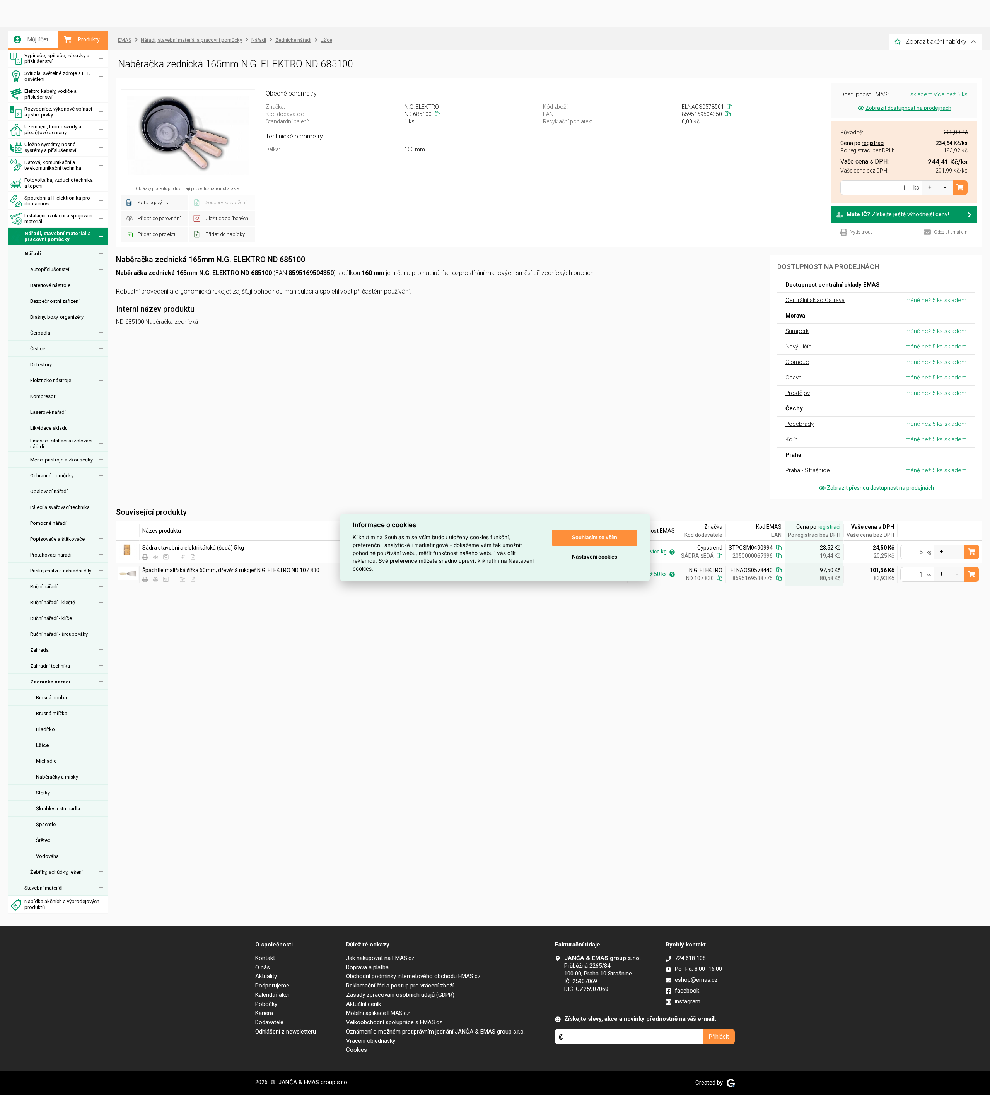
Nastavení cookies (594, 557)
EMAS (124, 40)
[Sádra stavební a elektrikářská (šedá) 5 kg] (127, 551)
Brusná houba (51, 697)
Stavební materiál (43, 888)
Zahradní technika (50, 666)
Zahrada (39, 650)
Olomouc (797, 362)
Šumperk (797, 331)
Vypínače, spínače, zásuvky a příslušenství (56, 58)
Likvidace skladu (49, 428)
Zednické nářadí (50, 682)
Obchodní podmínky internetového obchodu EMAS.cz (413, 976)
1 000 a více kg (649, 551)
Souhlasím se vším (594, 538)
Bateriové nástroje (50, 285)
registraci (829, 527)
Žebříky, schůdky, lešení (56, 872)
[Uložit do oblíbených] (166, 557)
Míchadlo (46, 761)
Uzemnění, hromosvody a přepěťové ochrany (52, 129)
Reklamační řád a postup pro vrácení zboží (400, 985)
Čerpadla (40, 333)
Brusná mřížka (51, 713)
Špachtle (46, 824)
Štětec (43, 840)
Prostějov (797, 392)
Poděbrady (799, 423)
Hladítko (45, 729)
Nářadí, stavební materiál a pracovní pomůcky (57, 236)
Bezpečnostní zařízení (55, 301)
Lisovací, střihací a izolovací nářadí (61, 443)
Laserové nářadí (48, 412)
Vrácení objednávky (370, 1040)
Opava (793, 377)
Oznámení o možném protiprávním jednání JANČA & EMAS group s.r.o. (435, 1031)
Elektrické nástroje (50, 380)
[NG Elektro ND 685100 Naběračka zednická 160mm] (188, 135)
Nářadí (32, 253)
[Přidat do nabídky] (193, 557)
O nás (262, 967)
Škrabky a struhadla (58, 808)
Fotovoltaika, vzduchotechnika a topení (58, 183)
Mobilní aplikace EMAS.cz (378, 1013)
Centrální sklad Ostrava (815, 300)
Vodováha (47, 856)
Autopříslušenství (49, 269)
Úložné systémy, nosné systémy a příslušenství (50, 147)
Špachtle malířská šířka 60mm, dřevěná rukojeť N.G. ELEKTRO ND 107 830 (230, 570)
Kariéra (264, 1013)
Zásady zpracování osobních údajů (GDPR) (400, 994)
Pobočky (266, 1004)
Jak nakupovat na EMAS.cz (380, 958)
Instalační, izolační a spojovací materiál (58, 218)
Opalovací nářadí (49, 491)
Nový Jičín (798, 346)
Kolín (791, 439)
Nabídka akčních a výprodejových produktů (61, 904)
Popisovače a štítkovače (57, 539)
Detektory (41, 364)
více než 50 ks (650, 574)
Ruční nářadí (44, 586)
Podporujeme (272, 985)
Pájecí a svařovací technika (60, 507)
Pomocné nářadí (48, 523)
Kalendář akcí (272, 994)
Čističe (37, 349)
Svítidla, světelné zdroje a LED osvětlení (57, 76)
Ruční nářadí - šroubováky (59, 634)
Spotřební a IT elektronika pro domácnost (57, 201)
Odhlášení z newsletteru (285, 1031)
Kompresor (42, 396)
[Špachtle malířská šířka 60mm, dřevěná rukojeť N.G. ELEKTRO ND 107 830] (127, 573)
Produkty (89, 39)
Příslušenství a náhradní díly (60, 571)
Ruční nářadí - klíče (51, 618)
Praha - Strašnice (807, 470)
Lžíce (42, 745)
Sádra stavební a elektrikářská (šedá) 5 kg (193, 548)
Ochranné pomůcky (51, 475)
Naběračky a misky (57, 777)
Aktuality (266, 976)
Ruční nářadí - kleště (52, 602)
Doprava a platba (367, 967)
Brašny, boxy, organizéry (57, 317)
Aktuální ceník (363, 1004)
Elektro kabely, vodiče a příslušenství (50, 94)
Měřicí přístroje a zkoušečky (61, 460)
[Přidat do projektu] (182, 557)
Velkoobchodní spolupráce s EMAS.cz (394, 1022)
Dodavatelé (269, 1022)
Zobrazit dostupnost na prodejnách (908, 108)
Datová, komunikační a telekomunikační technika (52, 165)
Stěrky (43, 793)
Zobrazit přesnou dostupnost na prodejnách (880, 488)
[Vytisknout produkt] (145, 557)
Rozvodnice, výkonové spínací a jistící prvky (58, 112)
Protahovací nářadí (51, 555)
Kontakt (265, 958)
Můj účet (37, 39)
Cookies (356, 1049)
